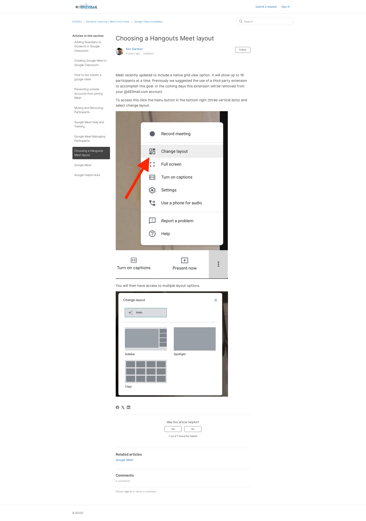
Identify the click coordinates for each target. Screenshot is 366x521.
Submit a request (266, 6)
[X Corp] (123, 407)
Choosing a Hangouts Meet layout (88, 153)
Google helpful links (87, 175)
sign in (128, 491)
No (192, 429)
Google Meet (83, 165)
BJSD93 (77, 21)
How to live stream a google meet (87, 77)
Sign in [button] (285, 6)
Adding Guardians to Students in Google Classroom (87, 46)
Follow (242, 49)
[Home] (86, 8)
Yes (173, 429)
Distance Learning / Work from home (107, 21)
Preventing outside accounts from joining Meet (88, 93)
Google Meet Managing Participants (89, 139)
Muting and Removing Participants (88, 110)
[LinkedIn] (128, 407)
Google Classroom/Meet (148, 21)
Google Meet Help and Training (89, 124)
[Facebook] (117, 407)
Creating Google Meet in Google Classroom (90, 63)
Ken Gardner (134, 49)
